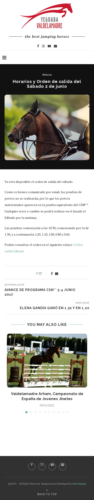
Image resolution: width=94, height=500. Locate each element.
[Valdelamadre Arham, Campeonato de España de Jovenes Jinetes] (47, 360)
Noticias (47, 74)
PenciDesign (79, 483)
